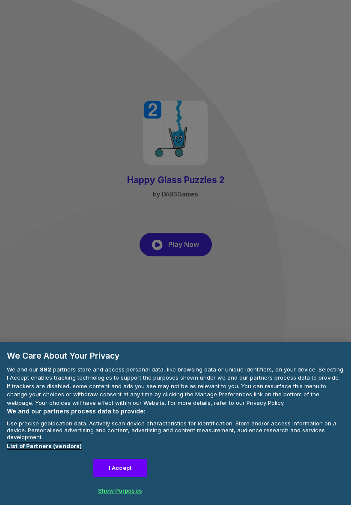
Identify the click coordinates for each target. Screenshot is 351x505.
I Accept (120, 467)
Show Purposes (120, 490)
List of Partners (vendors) (44, 446)
